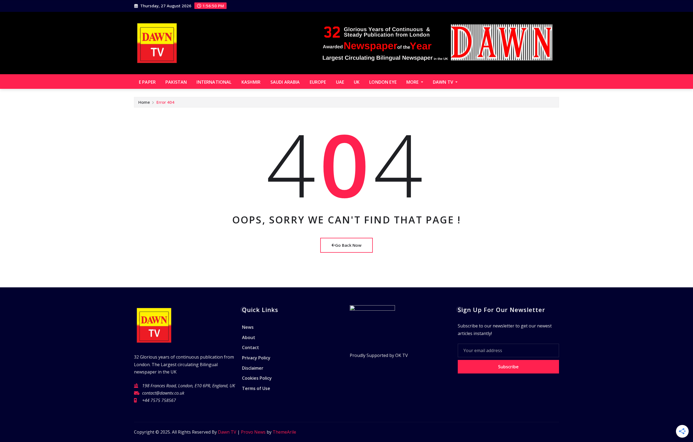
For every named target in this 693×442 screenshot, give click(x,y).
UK (356, 82)
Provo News (253, 432)
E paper (147, 82)
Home (144, 102)
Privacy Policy (256, 358)
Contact (250, 348)
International (214, 82)
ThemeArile (284, 432)
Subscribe (508, 367)
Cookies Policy (257, 378)
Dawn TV (443, 82)
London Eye (383, 82)
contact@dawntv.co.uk (163, 393)
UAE (340, 82)
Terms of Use (256, 388)
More (413, 82)
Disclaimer (252, 368)
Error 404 (165, 102)
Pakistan (176, 82)
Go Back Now (348, 245)
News (248, 327)
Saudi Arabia (285, 82)
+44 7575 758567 (159, 400)
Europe (318, 82)
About (248, 337)
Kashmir (251, 82)
